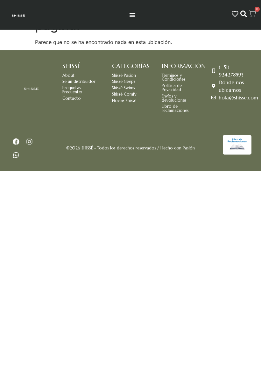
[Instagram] (29, 141)
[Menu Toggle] (132, 15)
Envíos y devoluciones (174, 98)
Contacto (71, 98)
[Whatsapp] (16, 155)
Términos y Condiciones (173, 77)
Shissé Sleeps (123, 81)
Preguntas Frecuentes (72, 90)
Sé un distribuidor (78, 81)
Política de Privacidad (172, 87)
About (68, 75)
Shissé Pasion (124, 75)
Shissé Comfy (124, 94)
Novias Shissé (124, 100)
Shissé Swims (123, 87)
